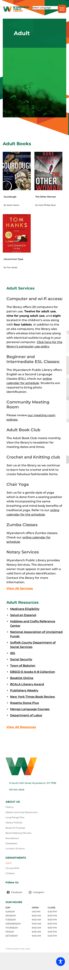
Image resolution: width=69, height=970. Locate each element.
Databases (11, 843)
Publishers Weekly (24, 690)
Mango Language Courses (29, 709)
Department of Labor (26, 715)
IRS (12, 653)
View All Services (19, 588)
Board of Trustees (15, 827)
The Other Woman (45, 196)
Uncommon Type (13, 259)
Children (10, 873)
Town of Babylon (22, 665)
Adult (9, 863)
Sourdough (10, 196)
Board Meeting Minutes (18, 833)
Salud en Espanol (23, 615)
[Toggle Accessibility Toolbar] (60, 961)
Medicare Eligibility (24, 609)
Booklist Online (21, 678)
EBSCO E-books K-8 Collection (32, 672)
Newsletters (12, 838)
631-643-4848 (16, 789)
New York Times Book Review (32, 696)
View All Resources (21, 727)
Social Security (21, 659)
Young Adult (12, 868)
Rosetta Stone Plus (24, 703)
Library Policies (14, 822)
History (10, 807)
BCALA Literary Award (27, 684)
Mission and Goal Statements (22, 812)
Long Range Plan (15, 817)
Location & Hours (15, 848)
